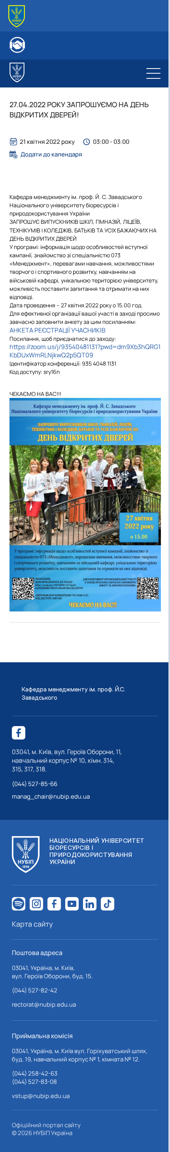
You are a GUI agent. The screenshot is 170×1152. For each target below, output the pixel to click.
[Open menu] (153, 73)
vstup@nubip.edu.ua (41, 1096)
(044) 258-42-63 (34, 1073)
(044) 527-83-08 (34, 1082)
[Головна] (16, 16)
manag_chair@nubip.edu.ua (51, 796)
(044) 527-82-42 (34, 990)
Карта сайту (32, 923)
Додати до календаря (51, 154)
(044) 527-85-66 (34, 784)
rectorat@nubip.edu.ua (44, 1004)
